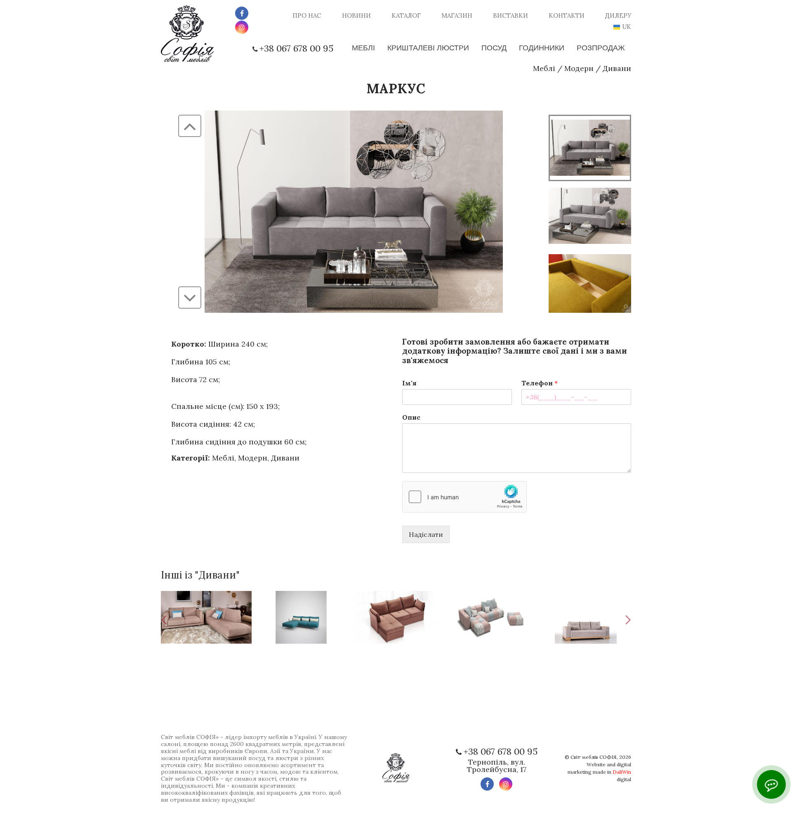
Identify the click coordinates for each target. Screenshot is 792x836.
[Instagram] (241, 27)
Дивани (617, 68)
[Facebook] (241, 13)
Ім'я (409, 383)
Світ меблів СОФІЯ (593, 757)
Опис (411, 417)
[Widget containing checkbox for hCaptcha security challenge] (464, 496)
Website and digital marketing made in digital (599, 771)
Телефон (539, 383)
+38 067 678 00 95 (296, 48)
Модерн (579, 68)
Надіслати (426, 534)
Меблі (544, 68)
